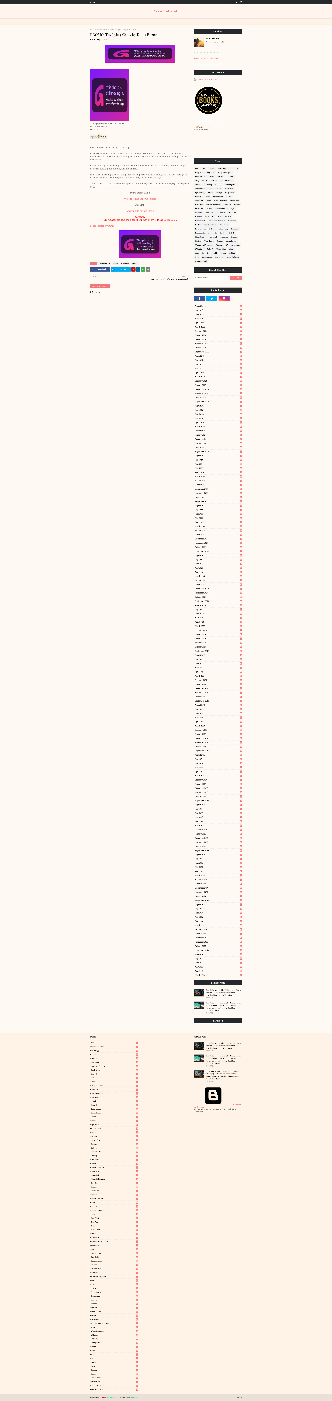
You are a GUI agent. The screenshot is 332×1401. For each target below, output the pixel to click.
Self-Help (231, 233)
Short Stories (200, 237)
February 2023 (218, 481)
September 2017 (218, 751)
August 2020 (218, 605)
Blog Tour (211, 173)
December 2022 (218, 489)
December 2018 (218, 688)
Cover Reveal (200, 189)
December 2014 (218, 888)
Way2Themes (112, 1397)
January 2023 (218, 485)
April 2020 (218, 622)
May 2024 (218, 418)
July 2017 (218, 759)
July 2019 (218, 659)
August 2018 (218, 705)
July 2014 (218, 909)
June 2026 (218, 314)
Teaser (234, 237)
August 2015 (218, 855)
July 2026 (218, 310)
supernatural (207, 257)
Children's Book (226, 181)
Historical (199, 205)
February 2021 (218, 580)
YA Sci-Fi (210, 249)
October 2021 (218, 547)
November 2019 (218, 643)
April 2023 (218, 472)
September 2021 (218, 551)
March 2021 (218, 576)
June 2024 (218, 414)
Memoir (198, 213)
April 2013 (218, 971)
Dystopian (229, 189)
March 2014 (218, 925)
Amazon (130, 210)
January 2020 (218, 634)
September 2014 (218, 900)
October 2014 (218, 896)
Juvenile (209, 209)
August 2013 (218, 954)
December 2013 (218, 938)
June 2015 (218, 863)
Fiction (207, 197)
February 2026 (218, 331)
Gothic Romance (220, 201)
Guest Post (234, 201)
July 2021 (218, 560)
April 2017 (218, 771)
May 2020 (218, 618)
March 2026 (218, 327)
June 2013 (218, 963)
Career (230, 177)
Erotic (115, 263)
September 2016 (218, 801)
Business (221, 177)
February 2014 (218, 929)
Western (219, 245)
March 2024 (218, 427)
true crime (219, 257)
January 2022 (218, 535)
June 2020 (218, 614)
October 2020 (218, 597)
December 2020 (218, 589)
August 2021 (218, 555)
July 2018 (218, 709)
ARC (196, 168)
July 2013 (218, 959)
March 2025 (218, 377)
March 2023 (218, 476)
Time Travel (209, 241)
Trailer (220, 241)
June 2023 (218, 464)
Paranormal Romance (216, 221)
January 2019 (218, 684)
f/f (203, 253)
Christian (198, 185)
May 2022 (218, 518)
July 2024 (218, 410)
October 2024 (218, 397)
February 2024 (218, 431)
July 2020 (218, 609)
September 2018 (218, 701)
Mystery (222, 213)
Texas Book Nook (166, 11)
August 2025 (218, 356)
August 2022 (218, 506)
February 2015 (218, 880)
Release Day (223, 229)
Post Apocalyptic (210, 225)
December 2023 (218, 439)
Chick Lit (213, 181)
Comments (203, 129)
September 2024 (218, 402)
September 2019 (218, 651)
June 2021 (218, 564)
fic (208, 253)
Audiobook (234, 168)
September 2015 (218, 850)
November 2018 (218, 693)
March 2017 (218, 776)
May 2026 (218, 319)
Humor (237, 205)
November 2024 (218, 393)
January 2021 (218, 584)
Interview (199, 209)
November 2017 (218, 742)
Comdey (209, 185)
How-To (228, 205)
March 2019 (218, 676)
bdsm (231, 249)
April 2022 (218, 522)
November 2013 (218, 942)
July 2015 (218, 859)
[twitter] (236, 2)
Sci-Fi (222, 233)
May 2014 (218, 917)
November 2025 (218, 343)
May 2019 (218, 668)
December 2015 (218, 838)
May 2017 (218, 767)
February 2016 (218, 830)
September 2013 (218, 950)
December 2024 (218, 389)
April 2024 (218, 422)
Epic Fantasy (200, 193)
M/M (233, 209)
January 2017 (218, 784)
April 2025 (218, 373)
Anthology (222, 168)
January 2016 (218, 834)
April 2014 (218, 921)
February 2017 (218, 780)
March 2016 (218, 826)
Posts (200, 127)
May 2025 (218, 368)
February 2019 (218, 680)
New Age (198, 217)
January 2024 (218, 435)
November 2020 (218, 593)
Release (212, 229)
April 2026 (218, 323)
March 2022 (218, 526)
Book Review (200, 177)
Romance (234, 229)
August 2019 (218, 655)
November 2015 (218, 842)
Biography (199, 173)
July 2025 (218, 360)
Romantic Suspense (202, 233)
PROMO (99, 30)
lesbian (232, 253)
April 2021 (218, 572)
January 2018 (218, 734)
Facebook (138, 198)
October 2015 (218, 846)
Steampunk (213, 237)
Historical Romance (213, 205)
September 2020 (218, 601)
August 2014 (218, 904)
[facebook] (231, 2)
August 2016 (218, 805)
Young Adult (221, 249)
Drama (219, 189)
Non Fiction (216, 217)
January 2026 (218, 335)
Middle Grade (210, 213)
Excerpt (219, 193)
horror (223, 253)
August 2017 (218, 755)
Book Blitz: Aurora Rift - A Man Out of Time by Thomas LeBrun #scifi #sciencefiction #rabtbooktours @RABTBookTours (224, 992)
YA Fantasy (199, 249)
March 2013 (218, 975)
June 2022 (218, 514)
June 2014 (218, 913)
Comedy (218, 185)
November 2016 (218, 792)
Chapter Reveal (201, 181)
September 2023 (218, 452)
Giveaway (125, 263)
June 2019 (218, 663)
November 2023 (218, 443)
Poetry (197, 225)
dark (197, 253)
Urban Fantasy (231, 241)
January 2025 (218, 385)
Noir (207, 217)
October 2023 (218, 447)
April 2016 (218, 821)
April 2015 (218, 871)
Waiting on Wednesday (204, 245)
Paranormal (200, 221)
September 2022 (218, 501)
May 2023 (218, 468)
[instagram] (240, 2)
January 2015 (218, 884)
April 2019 (218, 672)
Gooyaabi (134, 1397)
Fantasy (198, 197)
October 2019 (218, 647)
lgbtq (197, 257)
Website (128, 198)
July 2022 (218, 510)
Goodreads (150, 198)
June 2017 (218, 763)
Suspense (224, 237)
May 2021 (218, 568)
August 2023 (218, 456)
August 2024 (218, 406)
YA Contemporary (233, 245)
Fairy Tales (229, 193)
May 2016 (218, 817)
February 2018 (218, 730)
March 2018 (218, 726)
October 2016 (218, 796)
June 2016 (218, 813)
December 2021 (218, 539)
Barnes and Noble (145, 210)
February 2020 (218, 630)
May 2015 (218, 867)
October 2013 (218, 946)
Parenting (232, 221)
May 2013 (218, 967)
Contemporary (104, 263)
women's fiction (233, 257)
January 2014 (218, 934)
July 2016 (218, 809)
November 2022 (218, 493)
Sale (215, 233)
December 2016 (218, 788)
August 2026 (218, 306)
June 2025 (218, 364)
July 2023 (218, 460)
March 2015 (218, 875)
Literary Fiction (221, 209)
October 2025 (218, 348)
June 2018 (218, 713)
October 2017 (218, 747)
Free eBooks (218, 197)
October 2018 (218, 697)
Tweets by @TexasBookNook (207, 59)
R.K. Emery (95, 39)
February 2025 (218, 381)
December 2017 (218, 738)
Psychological (200, 229)
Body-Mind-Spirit (225, 173)
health (214, 253)
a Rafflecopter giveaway (102, 226)
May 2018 (218, 717)
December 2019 (218, 639)
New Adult (232, 213)
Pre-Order (224, 225)
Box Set (211, 177)
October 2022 (218, 497)
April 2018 (218, 722)
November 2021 (218, 543)
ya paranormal (201, 261)
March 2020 (218, 626)
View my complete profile (215, 42)
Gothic (208, 201)
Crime (211, 189)
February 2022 (218, 530)
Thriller (198, 241)
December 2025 (218, 339)
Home (92, 2)
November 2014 (218, 892)
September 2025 (218, 352)
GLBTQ (229, 197)
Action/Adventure (208, 168)
